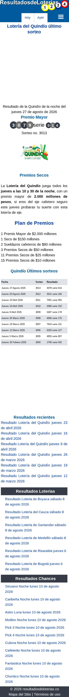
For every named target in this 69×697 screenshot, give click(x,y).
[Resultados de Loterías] (34, 10)
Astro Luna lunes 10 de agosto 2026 (33, 612)
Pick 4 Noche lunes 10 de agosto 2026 (34, 635)
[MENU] (60, 16)
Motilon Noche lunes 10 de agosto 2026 (35, 620)
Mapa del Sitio (20, 694)
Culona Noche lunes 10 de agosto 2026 (35, 643)
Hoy (27, 17)
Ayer (40, 17)
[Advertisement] (34, 69)
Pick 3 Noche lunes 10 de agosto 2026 (34, 627)
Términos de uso (47, 694)
